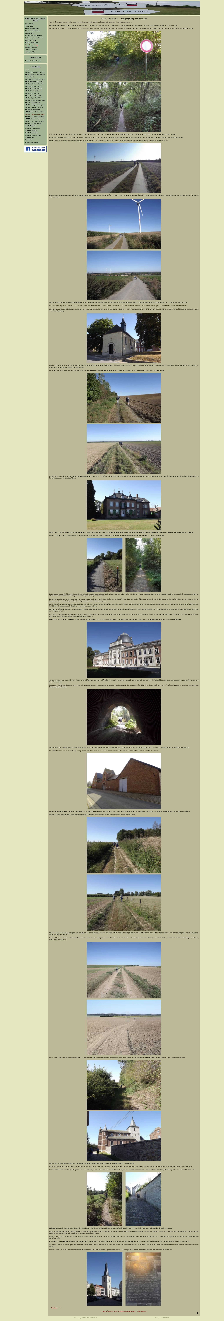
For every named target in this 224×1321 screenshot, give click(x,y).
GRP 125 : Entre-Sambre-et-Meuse (35, 112)
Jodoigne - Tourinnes (31, 47)
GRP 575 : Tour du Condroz (33, 123)
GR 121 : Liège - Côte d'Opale (33, 98)
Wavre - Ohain (29, 26)
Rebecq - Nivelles (30, 33)
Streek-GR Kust (29, 137)
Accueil (27, 70)
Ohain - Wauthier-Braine (32, 28)
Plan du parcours (56, 1308)
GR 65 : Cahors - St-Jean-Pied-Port (35, 74)
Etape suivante (141, 1311)
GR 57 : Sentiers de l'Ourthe (33, 95)
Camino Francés (30, 77)
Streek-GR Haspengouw (32, 133)
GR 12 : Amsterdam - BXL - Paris (34, 84)
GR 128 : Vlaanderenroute (32, 102)
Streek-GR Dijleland (30, 126)
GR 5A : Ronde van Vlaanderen (34, 81)
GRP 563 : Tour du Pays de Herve (34, 116)
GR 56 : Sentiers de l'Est (32, 93)
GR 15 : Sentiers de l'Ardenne (33, 88)
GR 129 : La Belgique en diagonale (35, 105)
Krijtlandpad (28, 140)
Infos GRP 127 (29, 24)
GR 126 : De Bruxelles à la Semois (35, 100)
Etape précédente (107, 1311)
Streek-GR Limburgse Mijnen (33, 135)
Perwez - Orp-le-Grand (31, 42)
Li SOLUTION (93, 1318)
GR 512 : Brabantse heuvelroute (34, 107)
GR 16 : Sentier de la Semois (33, 91)
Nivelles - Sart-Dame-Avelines (33, 35)
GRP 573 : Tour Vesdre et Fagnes (34, 121)
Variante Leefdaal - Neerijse (33, 60)
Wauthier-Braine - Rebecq (32, 30)
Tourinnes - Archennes (31, 49)
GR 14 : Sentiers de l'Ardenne (33, 86)
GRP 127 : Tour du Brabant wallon (34, 114)
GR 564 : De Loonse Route (32, 109)
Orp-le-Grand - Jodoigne (32, 44)
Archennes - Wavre (30, 51)
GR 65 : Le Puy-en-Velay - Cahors (34, 72)
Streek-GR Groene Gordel (32, 128)
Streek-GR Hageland (31, 130)
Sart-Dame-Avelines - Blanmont (34, 37)
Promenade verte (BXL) (31, 142)
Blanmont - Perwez (30, 40)
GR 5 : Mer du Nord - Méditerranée (35, 79)
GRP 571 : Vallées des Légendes (34, 119)
